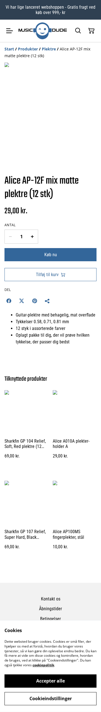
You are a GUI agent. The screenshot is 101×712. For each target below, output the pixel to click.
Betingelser (50, 618)
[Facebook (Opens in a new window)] (8, 301)
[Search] (78, 31)
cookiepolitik (43, 665)
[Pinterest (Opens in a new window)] (34, 301)
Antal (10, 225)
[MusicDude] (43, 30)
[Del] (47, 301)
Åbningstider (50, 608)
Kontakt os (50, 599)
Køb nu (50, 254)
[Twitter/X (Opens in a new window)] (21, 301)
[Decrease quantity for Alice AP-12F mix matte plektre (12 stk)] (10, 237)
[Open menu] (9, 31)
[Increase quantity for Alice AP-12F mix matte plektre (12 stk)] (32, 237)
